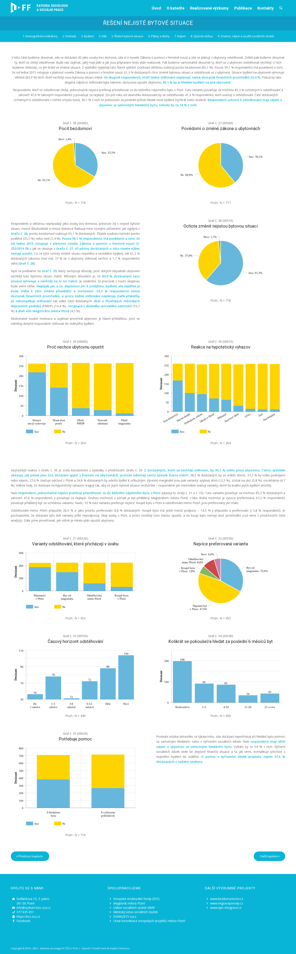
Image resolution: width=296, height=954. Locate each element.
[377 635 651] (13, 912)
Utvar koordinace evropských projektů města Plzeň (149, 921)
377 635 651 (25, 912)
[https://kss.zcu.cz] (13, 916)
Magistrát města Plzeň (129, 903)
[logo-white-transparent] (39, 7)
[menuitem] (156, 8)
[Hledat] (280, 8)
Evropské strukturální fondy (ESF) (136, 899)
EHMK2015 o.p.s (124, 916)
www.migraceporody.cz (226, 903)
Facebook (23, 921)
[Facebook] (13, 921)
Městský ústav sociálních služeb (135, 912)
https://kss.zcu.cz (28, 916)
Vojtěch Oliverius (119, 948)
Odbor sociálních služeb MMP (134, 908)
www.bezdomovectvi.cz (226, 899)
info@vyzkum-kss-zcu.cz (33, 908)
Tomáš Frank (98, 948)
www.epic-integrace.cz (225, 908)
